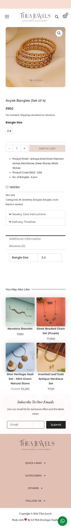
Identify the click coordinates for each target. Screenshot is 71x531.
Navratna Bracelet (20, 328)
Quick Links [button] (33, 462)
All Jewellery (25, 199)
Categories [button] (33, 475)
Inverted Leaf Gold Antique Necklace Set (51, 379)
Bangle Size (14, 122)
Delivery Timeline (23, 222)
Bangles (37, 199)
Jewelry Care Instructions (29, 214)
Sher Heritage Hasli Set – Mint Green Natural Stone (20, 379)
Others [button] (33, 488)
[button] (7, 17)
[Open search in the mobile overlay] (57, 17)
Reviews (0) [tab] (17, 246)
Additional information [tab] (25, 239)
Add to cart (47, 148)
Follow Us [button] (33, 500)
